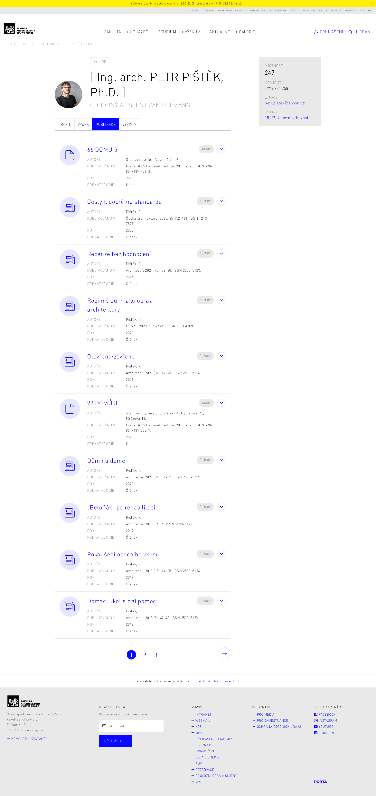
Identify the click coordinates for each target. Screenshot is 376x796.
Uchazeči (139, 31)
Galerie (247, 31)
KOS (198, 726)
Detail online (277, 10)
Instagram (327, 720)
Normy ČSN (257, 10)
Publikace (106, 124)
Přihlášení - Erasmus (232, 10)
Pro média (266, 714)
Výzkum (193, 31)
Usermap (203, 745)
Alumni (168, 746)
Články (205, 201)
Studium (167, 31)
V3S (198, 782)
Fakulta (112, 31)
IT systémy (334, 10)
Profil (64, 124)
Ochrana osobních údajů (279, 726)
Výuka (83, 124)
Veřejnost (113, 753)
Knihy (206, 149)
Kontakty (350, 10)
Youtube (326, 726)
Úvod (12, 44)
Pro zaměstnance (272, 720)
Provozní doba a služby (306, 10)
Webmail (209, 10)
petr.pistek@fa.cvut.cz (285, 102)
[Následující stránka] (224, 653)
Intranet (194, 10)
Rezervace (204, 769)
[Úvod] (24, 701)
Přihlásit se (115, 741)
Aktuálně (219, 31)
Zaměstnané (141, 746)
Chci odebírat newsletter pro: (130, 739)
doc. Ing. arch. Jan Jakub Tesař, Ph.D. (213, 681)
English (365, 10)
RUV (198, 763)
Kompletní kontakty (29, 739)
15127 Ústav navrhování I (287, 117)
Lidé (42, 44)
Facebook (326, 714)
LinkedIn (326, 733)
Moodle (202, 733)
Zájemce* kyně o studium (153, 753)
